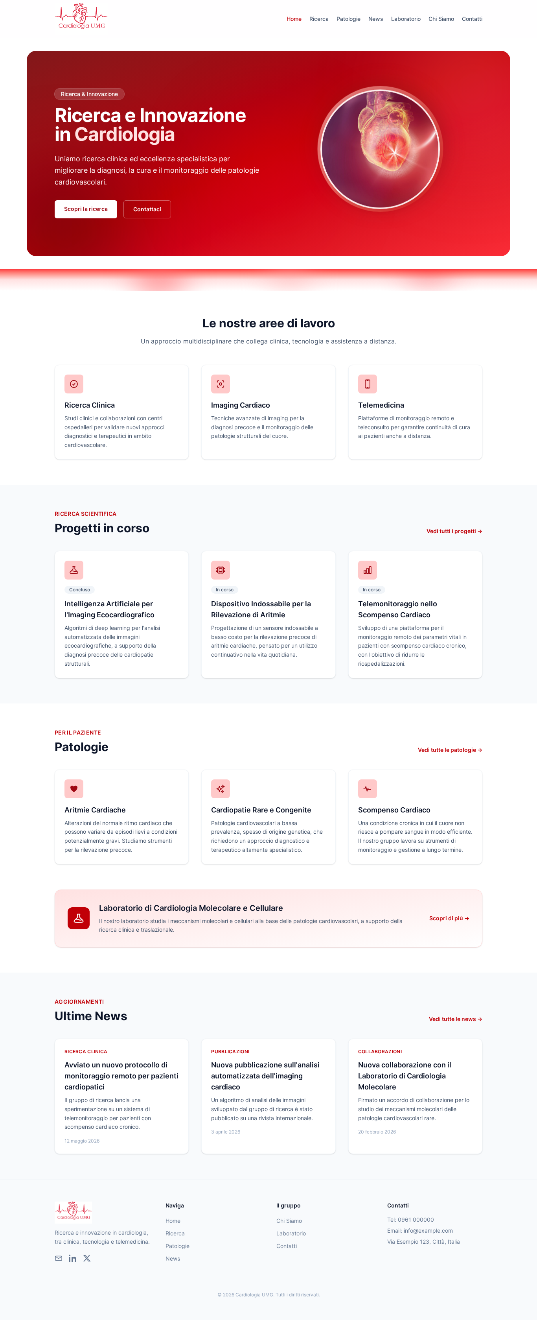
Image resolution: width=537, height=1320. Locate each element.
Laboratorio (406, 18)
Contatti (472, 18)
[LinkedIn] (73, 1258)
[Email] (59, 1258)
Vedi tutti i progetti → (454, 531)
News (375, 18)
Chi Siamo (441, 18)
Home (294, 18)
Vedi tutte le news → (455, 1018)
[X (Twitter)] (87, 1258)
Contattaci (147, 209)
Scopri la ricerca (86, 208)
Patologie (348, 18)
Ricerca (319, 18)
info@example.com (428, 1230)
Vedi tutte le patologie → (450, 749)
